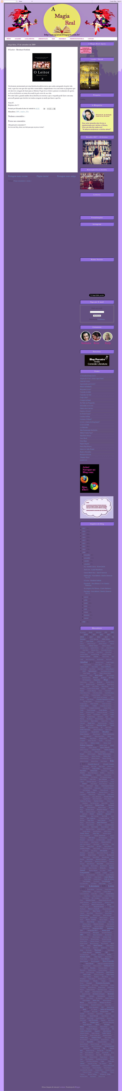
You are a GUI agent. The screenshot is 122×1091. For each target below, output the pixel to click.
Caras (100, 691)
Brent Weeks (86, 686)
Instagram (100, 814)
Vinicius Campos (87, 1072)
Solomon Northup (84, 1033)
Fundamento (98, 788)
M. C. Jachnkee (96, 898)
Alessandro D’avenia (106, 650)
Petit (110, 979)
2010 (84, 549)
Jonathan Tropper (85, 848)
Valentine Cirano (84, 1065)
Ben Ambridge (110, 675)
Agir (102, 648)
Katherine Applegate (101, 859)
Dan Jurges (109, 719)
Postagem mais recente (18, 176)
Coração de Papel (85, 400)
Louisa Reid (107, 891)
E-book (101, 740)
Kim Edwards (103, 866)
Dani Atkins (94, 721)
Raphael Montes (91, 989)
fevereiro (87, 615)
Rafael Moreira (92, 987)
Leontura (62, 1087)
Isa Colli (105, 816)
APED (84, 671)
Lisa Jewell (97, 881)
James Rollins (90, 825)
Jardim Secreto (101, 829)
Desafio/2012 (84, 732)
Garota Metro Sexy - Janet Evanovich (95, 573)
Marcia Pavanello (107, 909)
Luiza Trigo (87, 896)
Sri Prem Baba (84, 1035)
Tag (104, 1048)
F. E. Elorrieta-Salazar (106, 777)
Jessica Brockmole (85, 835)
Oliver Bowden (87, 966)
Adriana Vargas (93, 645)
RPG (102, 1007)
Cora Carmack (91, 710)
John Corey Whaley (85, 844)
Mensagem (96, 932)
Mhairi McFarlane (98, 935)
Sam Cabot (95, 1011)
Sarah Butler (100, 1014)
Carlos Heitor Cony (85, 693)
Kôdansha (103, 868)
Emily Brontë (86, 768)
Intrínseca (83, 816)
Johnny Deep (90, 846)
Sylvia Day (86, 1048)
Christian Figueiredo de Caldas (105, 699)
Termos (98, 1052)
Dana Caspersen (84, 721)
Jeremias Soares (107, 833)
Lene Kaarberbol (90, 875)
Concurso (83, 708)
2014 (84, 537)
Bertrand (95, 677)
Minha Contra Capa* (86, 433)
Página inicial (42, 176)
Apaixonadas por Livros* (88, 384)
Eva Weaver (94, 777)
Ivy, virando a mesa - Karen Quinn (94, 566)
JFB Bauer (92, 838)
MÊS (82, 935)
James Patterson (102, 822)
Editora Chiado (96, 749)
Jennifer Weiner (84, 833)
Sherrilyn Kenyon (93, 1027)
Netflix (109, 954)
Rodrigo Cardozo (92, 1002)
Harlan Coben (99, 805)
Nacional (98, 950)
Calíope (104, 688)
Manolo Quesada (85, 906)
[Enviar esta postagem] (44, 108)
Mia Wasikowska (84, 937)
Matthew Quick (87, 924)
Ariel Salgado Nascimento (107, 671)
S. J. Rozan (94, 1009)
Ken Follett (100, 864)
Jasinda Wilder (86, 831)
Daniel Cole (105, 721)
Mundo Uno (104, 948)
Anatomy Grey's (100, 662)
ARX (95, 673)
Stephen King (84, 1037)
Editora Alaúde (95, 743)
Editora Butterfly (105, 747)
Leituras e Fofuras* (86, 419)
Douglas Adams (103, 738)
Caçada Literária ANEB (93, 688)
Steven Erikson (84, 1039)
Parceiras (93, 968)
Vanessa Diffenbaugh (109, 1065)
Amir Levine (105, 656)
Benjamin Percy (86, 677)
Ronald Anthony (84, 1005)
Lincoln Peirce (98, 879)
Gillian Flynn (92, 794)
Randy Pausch (101, 987)
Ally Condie (91, 652)
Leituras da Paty (85, 416)
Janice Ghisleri (105, 827)
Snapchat (97, 1031)
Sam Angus (87, 1011)
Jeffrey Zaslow (108, 831)
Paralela (86, 968)
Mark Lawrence (104, 917)
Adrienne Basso (84, 648)
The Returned (83, 1057)
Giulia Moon (111, 794)
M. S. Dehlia (105, 898)
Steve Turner (108, 1037)
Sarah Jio (108, 1014)
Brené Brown (110, 684)
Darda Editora (90, 725)
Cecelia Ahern (84, 697)
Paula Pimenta (110, 972)
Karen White (96, 857)
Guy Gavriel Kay (94, 803)
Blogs (106, 679)
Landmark (98, 872)
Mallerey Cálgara (109, 902)
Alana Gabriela (110, 648)
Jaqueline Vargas (90, 829)
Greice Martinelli (97, 799)
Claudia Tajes (84, 704)
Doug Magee (93, 738)
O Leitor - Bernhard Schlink (92, 580)
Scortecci (109, 1018)
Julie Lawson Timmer (102, 853)
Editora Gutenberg (100, 752)
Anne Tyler (100, 669)
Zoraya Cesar (101, 1076)
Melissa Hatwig (110, 926)
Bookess (92, 682)
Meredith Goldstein (107, 932)
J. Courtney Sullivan (104, 818)
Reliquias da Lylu (85, 454)
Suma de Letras (102, 1042)
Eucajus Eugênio (84, 777)
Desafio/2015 (95, 732)
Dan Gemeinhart (99, 719)
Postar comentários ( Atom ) (22, 181)
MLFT (89, 945)
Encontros (83, 771)
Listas (110, 883)
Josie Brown (85, 851)
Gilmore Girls (101, 794)
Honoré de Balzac (91, 812)
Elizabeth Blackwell (94, 764)
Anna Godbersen (106, 667)
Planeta (95, 981)
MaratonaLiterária (99, 906)
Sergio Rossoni (87, 1024)
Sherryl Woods (104, 1027)
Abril (81, 641)
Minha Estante (84, 943)
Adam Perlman (101, 641)
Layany (105, 872)
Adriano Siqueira (106, 645)
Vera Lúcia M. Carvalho (86, 1070)
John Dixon (97, 844)
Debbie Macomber (85, 729)
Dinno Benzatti (88, 736)
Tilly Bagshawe (89, 1059)
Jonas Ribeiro (108, 846)
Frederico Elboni (88, 788)
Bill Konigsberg (87, 680)
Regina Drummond (97, 992)
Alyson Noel (108, 652)
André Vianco (110, 662)
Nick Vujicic (98, 957)
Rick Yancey (90, 998)
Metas (89, 935)
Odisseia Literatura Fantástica (106, 964)
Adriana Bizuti (103, 643)
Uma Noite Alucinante (92, 1061)
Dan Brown (90, 719)
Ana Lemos (109, 659)
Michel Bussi (83, 941)
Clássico (109, 701)
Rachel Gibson (104, 985)
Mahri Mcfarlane (84, 902)
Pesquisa (96, 976)
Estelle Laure (108, 775)
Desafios (106, 731)
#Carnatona (83, 632)
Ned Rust (93, 954)
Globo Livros (86, 796)
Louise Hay (94, 894)
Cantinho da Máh (85, 392)
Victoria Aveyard (109, 1070)
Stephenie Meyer (96, 1037)
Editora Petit (107, 756)
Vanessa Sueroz (86, 1068)
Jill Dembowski (103, 838)
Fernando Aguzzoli (91, 781)
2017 (84, 528)
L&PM (110, 870)
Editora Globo (88, 752)
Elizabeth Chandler (108, 764)
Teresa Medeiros (89, 1052)
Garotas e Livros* (85, 411)
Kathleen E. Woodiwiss (101, 861)
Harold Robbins (91, 807)
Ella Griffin (86, 766)
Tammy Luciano (90, 1050)
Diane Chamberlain (108, 734)
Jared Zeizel (111, 829)
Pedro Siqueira (87, 976)
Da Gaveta (100, 717)
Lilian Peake (87, 879)
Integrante (108, 814)
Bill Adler (111, 677)
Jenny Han (96, 833)
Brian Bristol (105, 686)
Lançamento (85, 872)
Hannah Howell (89, 805)
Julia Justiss (94, 851)
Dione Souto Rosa (100, 736)
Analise (22, 112)
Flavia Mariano (103, 784)
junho (86, 603)
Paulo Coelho (87, 974)
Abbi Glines (106, 639)
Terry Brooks (105, 1052)
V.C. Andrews (103, 1063)
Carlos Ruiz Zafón (97, 693)
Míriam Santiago (94, 943)
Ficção (112, 781)
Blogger (77, 1087)
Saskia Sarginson (100, 1018)
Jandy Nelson (85, 827)
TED (81, 1052)
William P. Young (105, 1074)
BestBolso (103, 677)
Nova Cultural (84, 961)
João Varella (90, 840)
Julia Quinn (104, 851)
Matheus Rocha (102, 922)
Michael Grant (107, 937)
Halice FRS (105, 803)
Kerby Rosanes (110, 864)
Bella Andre (99, 675)
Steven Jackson (105, 1039)
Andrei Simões (88, 664)
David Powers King (93, 727)
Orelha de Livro (109, 966)
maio (86, 606)
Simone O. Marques (92, 1029)
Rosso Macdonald (94, 1007)
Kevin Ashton (94, 866)
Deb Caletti (109, 727)
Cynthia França (91, 717)
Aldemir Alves (95, 650)
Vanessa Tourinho (97, 1068)
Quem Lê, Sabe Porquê (87, 449)
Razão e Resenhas (85, 452)
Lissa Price (94, 883)
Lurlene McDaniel (109, 896)
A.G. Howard (94, 639)
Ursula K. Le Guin (92, 1063)
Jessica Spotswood (100, 835)
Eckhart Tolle (84, 743)
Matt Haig (111, 922)
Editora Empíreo (109, 749)
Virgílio (97, 1072)
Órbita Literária (97, 966)
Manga (109, 904)
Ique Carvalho (95, 816)
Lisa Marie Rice (84, 883)
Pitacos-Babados (85, 981)
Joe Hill (110, 840)
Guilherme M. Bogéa (85, 801)
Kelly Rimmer (90, 864)
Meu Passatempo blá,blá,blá (88, 430)
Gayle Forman (91, 792)
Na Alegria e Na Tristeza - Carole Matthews (97, 588)
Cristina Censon (90, 712)
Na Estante (89, 950)
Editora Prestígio (84, 758)
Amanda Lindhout (85, 656)
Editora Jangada (92, 754)
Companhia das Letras (106, 706)
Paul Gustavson (90, 972)
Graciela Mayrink (109, 796)
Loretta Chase (87, 891)
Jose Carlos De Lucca (108, 848)
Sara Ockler (91, 1014)
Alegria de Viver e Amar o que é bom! (92, 378)
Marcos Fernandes (85, 911)
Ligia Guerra (98, 877)
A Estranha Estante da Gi (88, 376)
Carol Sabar (86, 695)
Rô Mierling (99, 998)
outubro (86, 561)
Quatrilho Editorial (85, 985)
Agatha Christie (95, 648)
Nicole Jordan (84, 959)
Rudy (85, 1009)
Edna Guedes (104, 761)
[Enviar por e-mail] (48, 109)
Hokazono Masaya (102, 809)
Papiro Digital (84, 444)
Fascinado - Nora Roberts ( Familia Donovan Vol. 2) (97, 592)
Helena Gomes (102, 807)
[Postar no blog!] (50, 109)
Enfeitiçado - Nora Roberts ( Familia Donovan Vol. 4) (98, 576)
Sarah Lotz (83, 1016)
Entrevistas (94, 771)
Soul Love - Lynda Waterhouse (93, 570)
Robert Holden (86, 1000)
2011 (84, 546)
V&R (110, 1063)
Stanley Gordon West (95, 1035)
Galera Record (104, 790)
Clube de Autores (107, 704)
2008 (84, 622)
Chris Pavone (90, 699)
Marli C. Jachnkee (91, 919)
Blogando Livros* (85, 389)
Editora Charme (84, 749)
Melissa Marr (86, 928)
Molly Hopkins (110, 945)
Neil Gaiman (101, 954)
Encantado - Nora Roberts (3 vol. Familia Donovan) (96, 584)
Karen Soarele (86, 857)
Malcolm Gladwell (97, 902)
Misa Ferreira (104, 943)
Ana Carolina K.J (90, 659)
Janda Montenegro (109, 825)
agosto (86, 597)
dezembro (87, 555)
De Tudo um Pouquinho (87, 403)
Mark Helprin (93, 917)
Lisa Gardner (87, 881)
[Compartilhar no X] (52, 109)
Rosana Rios (108, 1005)
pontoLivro (83, 460)
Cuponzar (105, 714)
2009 (18, 112)
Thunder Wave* (85, 457)
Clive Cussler (94, 704)
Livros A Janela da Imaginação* (90, 422)
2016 (84, 531)
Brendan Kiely (101, 684)
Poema (104, 981)
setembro (87, 564)
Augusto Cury (83, 675)
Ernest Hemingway (93, 773)
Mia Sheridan (108, 935)
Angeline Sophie (84, 667)
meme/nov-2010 (98, 928)
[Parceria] (97, 365)
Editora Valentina (107, 758)
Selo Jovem (111, 1020)
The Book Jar (108, 1055)
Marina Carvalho (85, 915)
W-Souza (104, 1072)
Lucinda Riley (110, 894)
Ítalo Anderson (91, 818)
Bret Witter (96, 686)
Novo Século (90, 964)
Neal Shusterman (84, 954)
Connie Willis (108, 708)
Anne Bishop (83, 669)
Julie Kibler (91, 853)
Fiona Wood (94, 784)
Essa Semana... (88, 775)
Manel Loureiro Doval (98, 904)
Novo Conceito (108, 961)
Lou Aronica (97, 891)
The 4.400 (98, 1055)
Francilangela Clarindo (108, 786)
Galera (95, 790)
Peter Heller (92, 979)
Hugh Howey (101, 812)
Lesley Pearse (110, 875)
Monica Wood (86, 948)
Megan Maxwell (87, 926)
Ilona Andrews (110, 812)
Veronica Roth (99, 1070)
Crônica (89, 714)
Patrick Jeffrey (92, 970)
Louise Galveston (84, 894)
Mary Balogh (91, 922)
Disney (110, 736)
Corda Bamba (103, 710)
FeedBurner (101, 319)
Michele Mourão (95, 941)
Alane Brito (85, 650)
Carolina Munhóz (96, 695)
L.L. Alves (103, 870)
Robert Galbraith (109, 998)
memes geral (106, 930)
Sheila (82, 1027)
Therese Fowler (93, 1057)
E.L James (109, 740)
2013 (84, 540)
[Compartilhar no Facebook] (54, 109)
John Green (106, 844)
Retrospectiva (101, 996)
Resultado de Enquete (99, 994)
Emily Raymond (107, 768)
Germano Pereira (103, 792)
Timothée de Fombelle (102, 1059)
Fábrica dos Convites (86, 408)
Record (87, 992)
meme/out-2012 (93, 930)
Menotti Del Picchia (85, 932)
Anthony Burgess (110, 669)
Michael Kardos (95, 939)
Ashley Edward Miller (106, 673)
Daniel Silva (91, 723)
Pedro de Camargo (99, 974)
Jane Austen (94, 827)
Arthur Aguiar (87, 673)
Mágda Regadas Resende (105, 900)
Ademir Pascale (91, 643)
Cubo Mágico (96, 714)
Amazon (96, 656)
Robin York (96, 1000)
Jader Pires (90, 820)
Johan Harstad (95, 842)
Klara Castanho (93, 868)
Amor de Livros (85, 381)
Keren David (85, 866)
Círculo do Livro (99, 701)
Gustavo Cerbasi (99, 801)
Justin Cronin (92, 855)
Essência (99, 775)
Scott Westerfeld (93, 1020)
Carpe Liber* (84, 397)
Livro (111, 885)
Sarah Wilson (105, 1016)
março (86, 612)
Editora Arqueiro (87, 745)
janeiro (86, 618)
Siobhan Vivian (105, 1029)
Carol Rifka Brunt (109, 693)
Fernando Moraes (103, 781)
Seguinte (103, 1020)
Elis (27, 112)
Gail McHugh (86, 790)
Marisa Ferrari (97, 915)
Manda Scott (85, 904)
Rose (82, 1007)
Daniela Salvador (102, 723)
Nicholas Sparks (85, 957)
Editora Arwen (103, 745)
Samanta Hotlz (104, 1011)
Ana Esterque (100, 659)
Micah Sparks (96, 937)
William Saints (84, 1076)
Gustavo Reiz (110, 801)
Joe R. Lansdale (84, 842)
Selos (84, 1022)
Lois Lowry (100, 889)
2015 (84, 534)
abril (85, 609)
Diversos (83, 738)
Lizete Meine (90, 889)
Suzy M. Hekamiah (97, 1046)
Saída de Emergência (107, 1009)
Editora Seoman (96, 758)
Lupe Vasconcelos (97, 896)
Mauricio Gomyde (99, 924)
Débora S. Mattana (98, 729)
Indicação (84, 814)
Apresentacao (92, 671)
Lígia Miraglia (109, 877)
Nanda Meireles (87, 952)
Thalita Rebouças (89, 1055)
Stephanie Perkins (107, 1035)
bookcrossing (83, 682)
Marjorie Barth (84, 917)
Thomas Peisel (104, 1057)
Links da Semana (109, 879)
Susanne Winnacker (107, 1044)
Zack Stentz (93, 1076)
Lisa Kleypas (106, 881)
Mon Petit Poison (85, 435)
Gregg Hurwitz (87, 799)
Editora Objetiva (84, 756)
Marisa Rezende (107, 915)
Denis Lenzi (109, 729)
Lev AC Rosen (88, 877)
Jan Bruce (99, 825)
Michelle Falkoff (107, 941)
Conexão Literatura (94, 708)
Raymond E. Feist (102, 989)
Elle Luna (94, 766)
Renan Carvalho (86, 994)
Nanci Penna (111, 950)
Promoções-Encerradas (103, 983)
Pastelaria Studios (103, 968)
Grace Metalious (96, 796)
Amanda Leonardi (107, 654)
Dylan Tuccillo (92, 740)
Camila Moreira (92, 691)
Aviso (91, 675)
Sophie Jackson (106, 1033)
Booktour (100, 682)
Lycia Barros (86, 898)
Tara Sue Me (100, 1050)
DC (102, 727)
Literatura (94, 885)
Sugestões (90, 1042)
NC (107, 952)
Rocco (82, 1002)
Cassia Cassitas (107, 695)
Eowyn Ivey (104, 771)
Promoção (90, 983)
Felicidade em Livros (86, 406)
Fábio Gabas (83, 779)
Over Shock (83, 438)
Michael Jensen (84, 939)
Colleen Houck (84, 706)
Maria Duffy (90, 913)
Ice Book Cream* (85, 414)
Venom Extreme (108, 1068)
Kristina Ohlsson (93, 870)
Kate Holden (90, 859)
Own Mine (83, 441)
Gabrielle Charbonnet (108, 788)
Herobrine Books (90, 809)
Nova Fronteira (95, 961)
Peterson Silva (102, 979)
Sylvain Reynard (109, 1046)
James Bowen (102, 820)
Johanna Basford (106, 842)
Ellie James (102, 766)
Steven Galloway (94, 1039)
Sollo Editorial (107, 1031)
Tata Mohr (109, 1050)
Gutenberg (85, 803)
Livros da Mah (84, 425)
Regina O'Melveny (109, 992)
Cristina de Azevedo (102, 712)
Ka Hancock (110, 855)
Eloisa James (110, 766)
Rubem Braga (110, 1007)
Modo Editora (98, 945)
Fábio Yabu (93, 779)
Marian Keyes (99, 913)
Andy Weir (109, 664)
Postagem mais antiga (66, 176)
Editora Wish (94, 761)
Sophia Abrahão (96, 1033)
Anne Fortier (92, 669)
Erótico (102, 773)
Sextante (107, 1024)
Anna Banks (95, 667)
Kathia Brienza (89, 861)
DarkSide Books (102, 725)
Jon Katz (99, 846)
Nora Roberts (105, 959)
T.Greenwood (96, 1048)
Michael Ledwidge (107, 939)
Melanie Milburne (99, 926)
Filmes (84, 784)
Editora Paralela (96, 756)
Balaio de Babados (86, 386)
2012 (84, 543)
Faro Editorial (103, 779)
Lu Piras (102, 894)
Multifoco (95, 948)
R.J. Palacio (95, 985)
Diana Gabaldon (85, 734)
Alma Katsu (100, 652)
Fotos (97, 786)
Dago (106, 717)
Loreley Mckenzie (109, 889)
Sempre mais (94, 1022)
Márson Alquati (104, 919)
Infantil (92, 814)
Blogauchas (97, 680)
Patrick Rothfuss (103, 970)
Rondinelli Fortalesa (96, 1005)
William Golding (92, 1074)
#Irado (91, 632)
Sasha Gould (90, 1018)
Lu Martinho (84, 427)
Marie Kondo (108, 913)
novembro (87, 558)
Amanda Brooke (95, 654)
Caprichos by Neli (85, 395)
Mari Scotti (97, 911)
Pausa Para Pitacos (86, 446)
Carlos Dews (108, 691)
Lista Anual (102, 883)
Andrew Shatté (99, 664)
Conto (82, 710)
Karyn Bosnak (105, 857)
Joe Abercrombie (100, 840)
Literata (82, 886)
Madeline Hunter (91, 900)
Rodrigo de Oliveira (105, 1002)
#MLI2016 (99, 632)
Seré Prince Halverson (108, 1022)
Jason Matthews (97, 831)
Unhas (103, 1061)
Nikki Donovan (94, 959)
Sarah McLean (94, 1016)
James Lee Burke (90, 822)
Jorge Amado (96, 848)
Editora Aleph (107, 743)
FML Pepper (90, 786)
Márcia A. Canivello (94, 909)
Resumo (91, 996)
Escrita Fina (111, 773)
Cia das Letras (87, 701)
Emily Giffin (96, 768)
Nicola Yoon (108, 957)
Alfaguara (82, 652)
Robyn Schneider (107, 1000)
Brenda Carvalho (90, 684)
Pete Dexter (105, 976)
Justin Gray (102, 855)
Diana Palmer (96, 734)
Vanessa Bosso (96, 1065)
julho (86, 600)
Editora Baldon (93, 747)
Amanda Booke (84, 654)
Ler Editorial (100, 875)
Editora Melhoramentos (104, 754)
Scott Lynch (83, 1020)
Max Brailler (110, 924)
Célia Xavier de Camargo (100, 697)
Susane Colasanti (95, 1044)
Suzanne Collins (84, 1046)
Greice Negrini (108, 799)
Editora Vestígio (84, 761)
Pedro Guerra (110, 974)
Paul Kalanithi (100, 972)
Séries (98, 1024)
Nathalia (98, 952)
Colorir (95, 706)
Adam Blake (90, 641)
